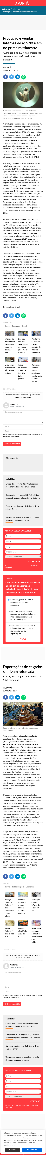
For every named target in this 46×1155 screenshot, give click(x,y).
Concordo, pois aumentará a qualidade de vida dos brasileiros (21, 602)
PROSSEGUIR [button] (32, 1150)
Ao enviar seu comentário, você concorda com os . (22, 436)
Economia (16, 326)
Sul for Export (18, 887)
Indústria (6, 326)
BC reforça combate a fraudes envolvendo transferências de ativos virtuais (37, 373)
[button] (4, 3)
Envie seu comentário (12, 443)
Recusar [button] (12, 1150)
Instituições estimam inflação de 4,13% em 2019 (36, 905)
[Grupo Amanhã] (22, 3)
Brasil (24, 326)
